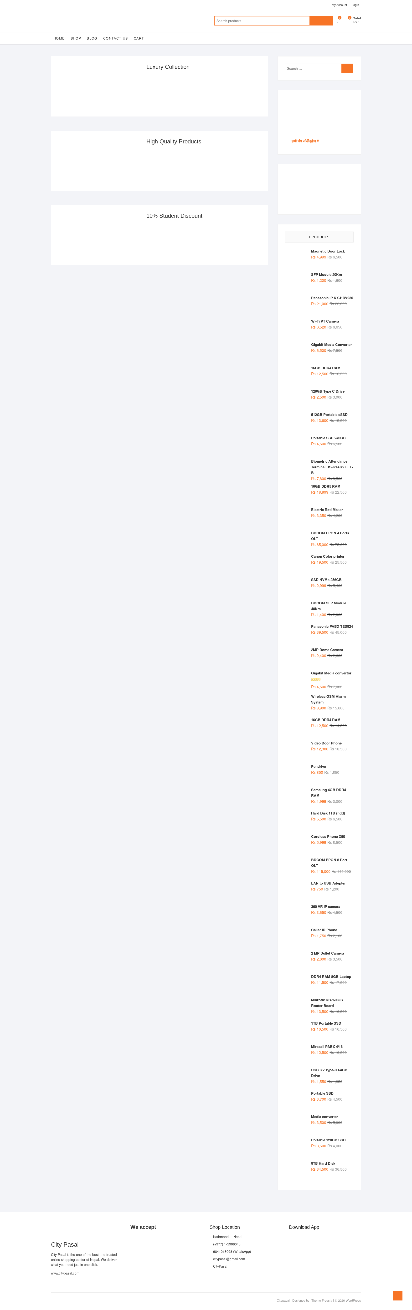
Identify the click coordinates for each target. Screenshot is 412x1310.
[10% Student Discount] (98, 235)
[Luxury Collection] (98, 86)
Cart (139, 38)
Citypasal (283, 1300)
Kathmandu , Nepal (227, 1236)
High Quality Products (173, 141)
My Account (339, 5)
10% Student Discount (174, 215)
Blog (92, 38)
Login (355, 5)
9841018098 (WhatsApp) (231, 1251)
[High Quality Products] (98, 161)
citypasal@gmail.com (228, 1258)
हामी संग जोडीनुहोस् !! (305, 140)
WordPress (353, 1300)
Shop (76, 38)
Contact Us (115, 38)
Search (321, 20)
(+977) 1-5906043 (226, 1244)
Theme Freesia (321, 1300)
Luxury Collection (168, 67)
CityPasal (219, 1266)
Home (59, 38)
